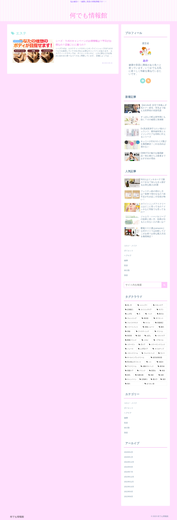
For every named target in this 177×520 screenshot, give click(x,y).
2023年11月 (129, 482)
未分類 (127, 270)
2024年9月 (128, 467)
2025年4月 (128, 452)
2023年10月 (129, 487)
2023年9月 (128, 492)
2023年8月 (128, 496)
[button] (164, 285)
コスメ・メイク (130, 246)
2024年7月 (128, 472)
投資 (126, 265)
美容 (126, 275)
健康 (126, 260)
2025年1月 (128, 457)
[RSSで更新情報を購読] (148, 80)
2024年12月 (129, 462)
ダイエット (128, 251)
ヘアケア (127, 255)
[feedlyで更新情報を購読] (142, 80)
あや (145, 60)
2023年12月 (129, 477)
